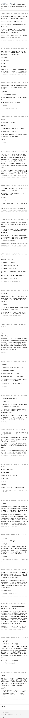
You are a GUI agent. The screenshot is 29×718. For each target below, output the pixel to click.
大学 (5, 336)
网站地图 (2, 717)
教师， (19, 254)
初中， (14, 429)
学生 (16, 339)
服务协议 (7, 712)
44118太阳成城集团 (5, 3)
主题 (8, 490)
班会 (13, 17)
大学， (19, 324)
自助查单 (3, 712)
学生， (22, 324)
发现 (11, 3)
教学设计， (8, 13)
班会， (19, 13)
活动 (2, 503)
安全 (22, 51)
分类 (14, 3)
